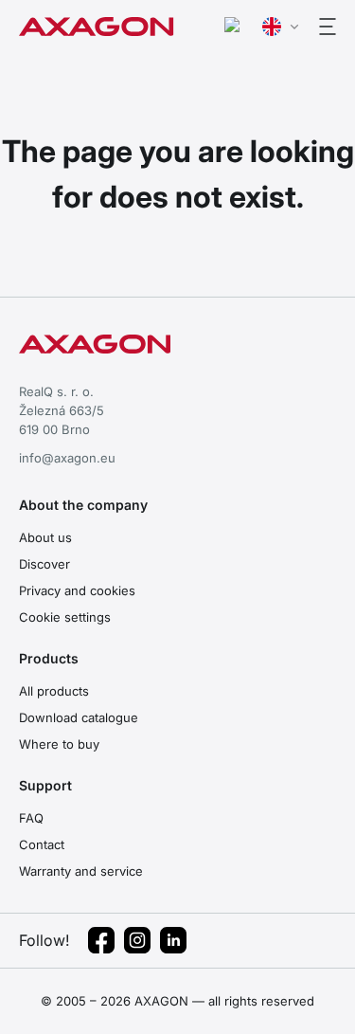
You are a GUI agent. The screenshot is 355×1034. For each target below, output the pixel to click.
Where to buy (59, 744)
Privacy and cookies (77, 590)
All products (54, 690)
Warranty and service (81, 871)
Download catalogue (78, 717)
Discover (44, 563)
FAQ (31, 817)
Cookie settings (65, 617)
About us (45, 537)
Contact (41, 844)
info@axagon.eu (67, 457)
